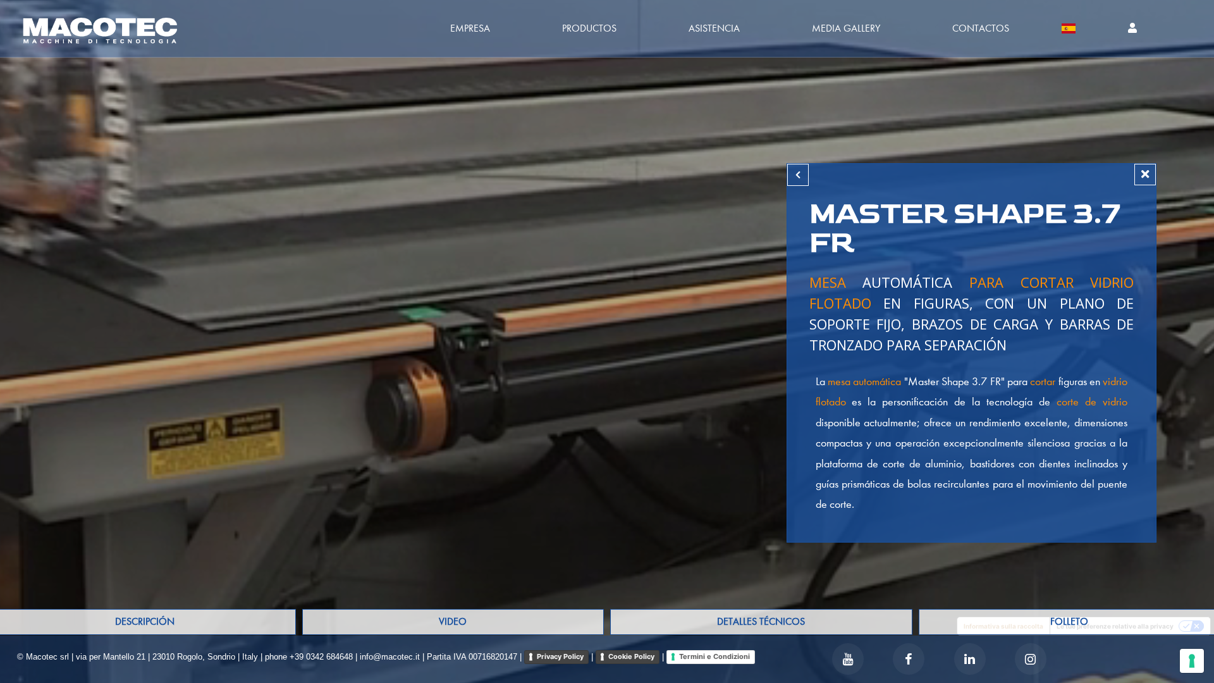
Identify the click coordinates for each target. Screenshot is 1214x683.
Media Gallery (846, 28)
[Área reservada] (1132, 28)
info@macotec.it (390, 656)
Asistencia (714, 28)
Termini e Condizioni (714, 656)
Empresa (470, 28)
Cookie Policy (631, 656)
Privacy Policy (560, 656)
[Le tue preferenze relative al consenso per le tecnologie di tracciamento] (1192, 661)
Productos (589, 28)
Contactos (980, 28)
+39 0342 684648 (321, 656)
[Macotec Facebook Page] (908, 659)
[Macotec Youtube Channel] (848, 659)
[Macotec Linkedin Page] (970, 659)
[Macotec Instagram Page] (1030, 659)
